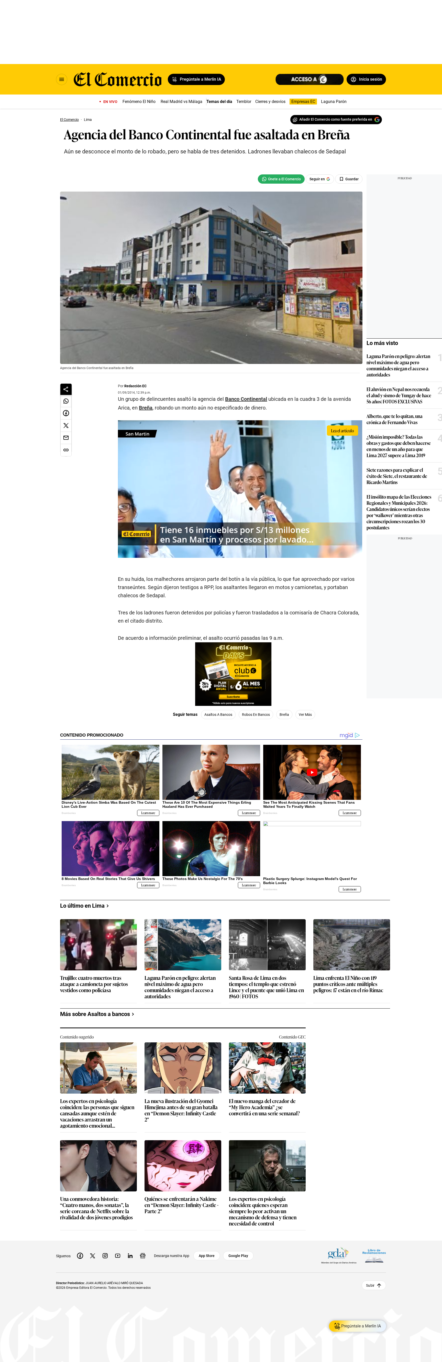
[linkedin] (130, 1256)
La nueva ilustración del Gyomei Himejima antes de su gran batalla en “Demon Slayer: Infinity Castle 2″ (181, 1110)
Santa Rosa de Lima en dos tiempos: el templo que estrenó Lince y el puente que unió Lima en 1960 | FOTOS (266, 987)
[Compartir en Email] (66, 438)
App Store (207, 1256)
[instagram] (105, 1256)
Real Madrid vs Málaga (181, 101)
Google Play (238, 1256)
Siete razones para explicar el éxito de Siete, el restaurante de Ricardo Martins (397, 476)
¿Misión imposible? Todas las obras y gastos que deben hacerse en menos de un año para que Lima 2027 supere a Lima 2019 (399, 446)
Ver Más (305, 715)
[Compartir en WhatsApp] (66, 401)
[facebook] (80, 1256)
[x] (93, 1256)
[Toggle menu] (61, 79)
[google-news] (143, 1256)
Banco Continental (246, 399)
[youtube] (118, 1256)
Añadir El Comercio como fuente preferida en (335, 119)
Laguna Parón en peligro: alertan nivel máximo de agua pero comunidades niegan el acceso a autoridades (398, 365)
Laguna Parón (334, 101)
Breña (145, 408)
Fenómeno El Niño (139, 101)
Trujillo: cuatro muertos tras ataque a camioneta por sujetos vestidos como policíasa (94, 984)
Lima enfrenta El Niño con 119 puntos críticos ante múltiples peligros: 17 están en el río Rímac (348, 984)
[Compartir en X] (66, 426)
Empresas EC (303, 101)
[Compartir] (66, 389)
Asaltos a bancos (218, 715)
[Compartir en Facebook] (66, 413)
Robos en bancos (256, 715)
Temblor (243, 101)
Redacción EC (135, 386)
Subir (370, 1285)
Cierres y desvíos (270, 101)
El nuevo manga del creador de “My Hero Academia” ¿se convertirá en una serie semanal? (264, 1107)
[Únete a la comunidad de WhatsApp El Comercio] (281, 179)
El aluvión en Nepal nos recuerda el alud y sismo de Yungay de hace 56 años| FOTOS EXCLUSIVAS (399, 395)
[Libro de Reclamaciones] (374, 1256)
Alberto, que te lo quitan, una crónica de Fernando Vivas (395, 419)
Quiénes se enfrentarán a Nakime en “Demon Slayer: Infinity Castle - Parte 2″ (181, 1205)
